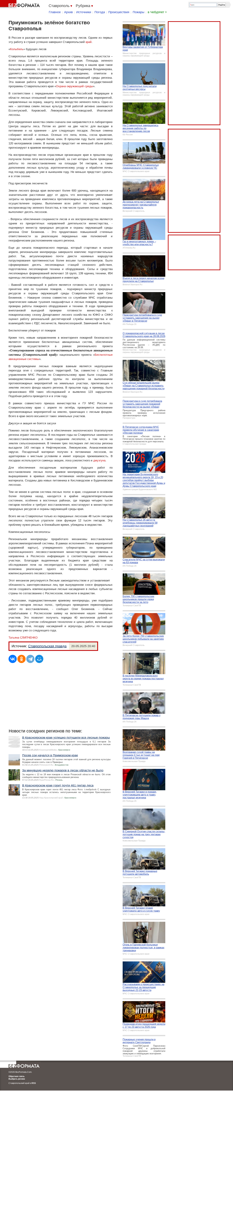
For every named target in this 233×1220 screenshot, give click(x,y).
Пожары (138, 12)
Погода (99, 12)
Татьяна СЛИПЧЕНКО (23, 637)
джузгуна (99, 460)
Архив (68, 12)
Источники (83, 12)
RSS (34, 1083)
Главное (55, 12)
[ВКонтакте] (13, 659)
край (89, 42)
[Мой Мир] (39, 659)
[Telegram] (30, 659)
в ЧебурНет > (157, 12)
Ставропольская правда (47, 646)
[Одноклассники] (21, 659)
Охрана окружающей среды (74, 86)
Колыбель (16, 49)
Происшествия (118, 12)
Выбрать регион (17, 1079)
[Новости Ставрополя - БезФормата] (20, 4)
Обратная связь (17, 1076)
